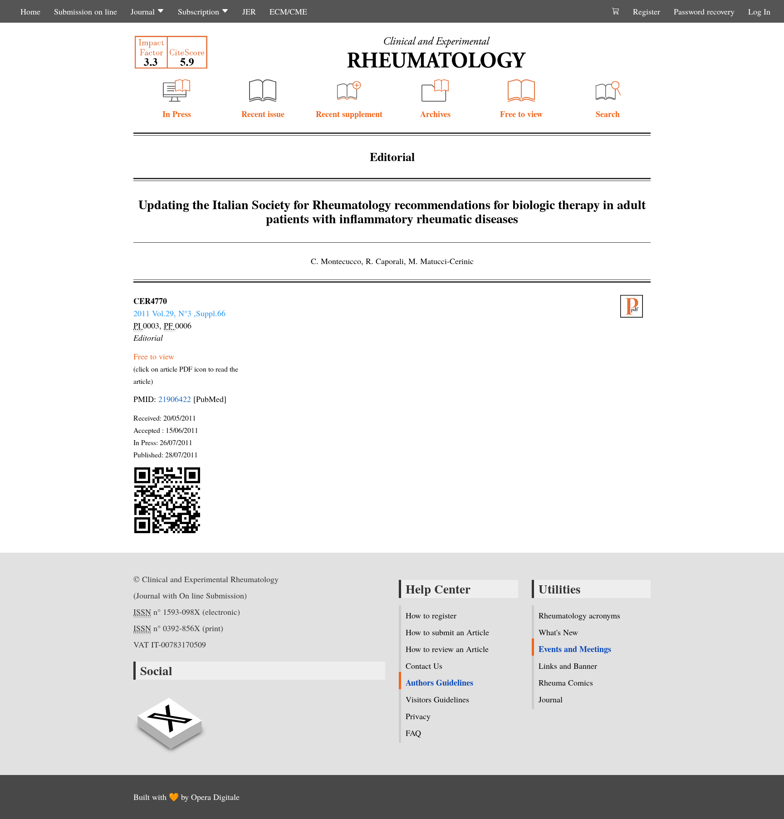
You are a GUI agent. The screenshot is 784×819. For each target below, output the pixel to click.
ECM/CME (288, 11)
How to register (431, 615)
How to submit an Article (447, 632)
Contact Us (424, 665)
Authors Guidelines (439, 682)
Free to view (521, 114)
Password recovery (704, 11)
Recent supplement (349, 114)
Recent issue (262, 114)
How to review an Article (447, 648)
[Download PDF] (635, 306)
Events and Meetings (575, 649)
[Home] (436, 52)
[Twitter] (169, 718)
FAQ (413, 732)
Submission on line (85, 11)
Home (30, 11)
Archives (435, 114)
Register (646, 11)
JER (249, 11)
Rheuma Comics (566, 682)
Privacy (418, 716)
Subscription (199, 11)
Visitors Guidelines (437, 699)
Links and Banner (568, 665)
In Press (176, 114)
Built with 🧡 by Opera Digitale (186, 796)
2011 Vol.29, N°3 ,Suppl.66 (179, 313)
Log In (759, 11)
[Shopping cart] (615, 11)
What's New (558, 632)
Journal (144, 11)
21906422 (174, 398)
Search (608, 114)
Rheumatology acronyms (579, 615)
